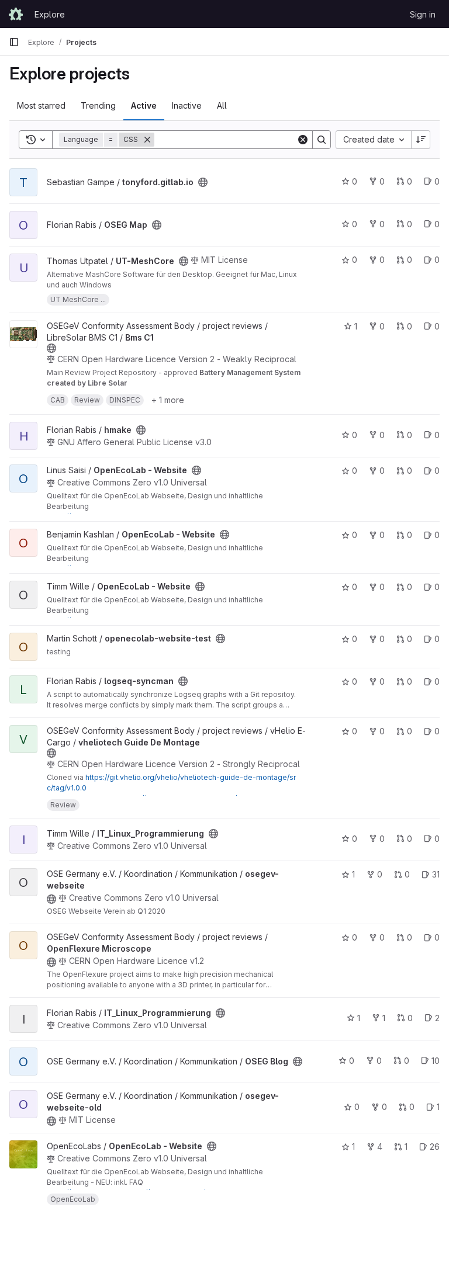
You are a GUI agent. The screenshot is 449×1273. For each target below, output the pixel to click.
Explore (49, 14)
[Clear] (303, 140)
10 (435, 1061)
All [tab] (222, 105)
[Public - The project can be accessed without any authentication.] (203, 182)
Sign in (423, 14)
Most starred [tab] (41, 105)
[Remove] (147, 140)
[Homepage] (15, 14)
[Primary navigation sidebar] (14, 42)
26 (435, 1146)
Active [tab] (144, 105)
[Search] (321, 139)
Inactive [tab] (187, 105)
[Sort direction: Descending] (421, 139)
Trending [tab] (98, 105)
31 (436, 874)
